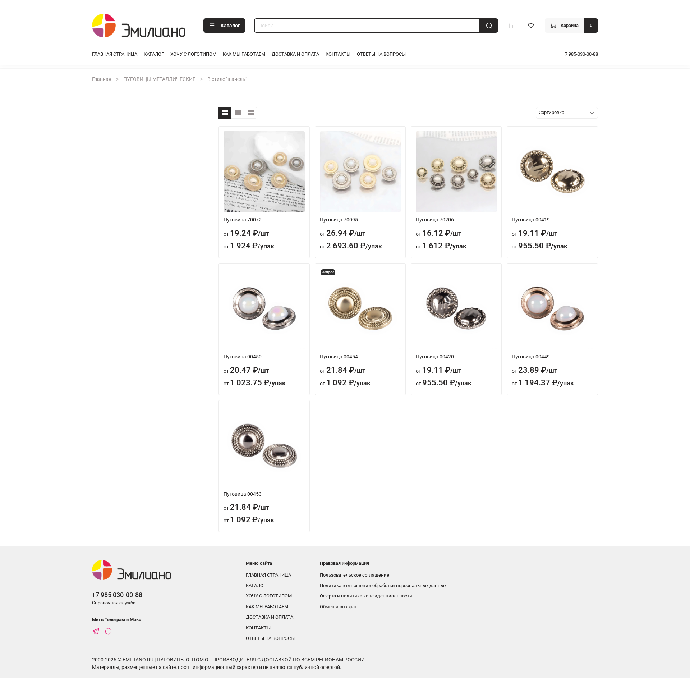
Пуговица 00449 (531, 356)
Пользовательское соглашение (354, 575)
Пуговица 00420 (435, 356)
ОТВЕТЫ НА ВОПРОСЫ (381, 54)
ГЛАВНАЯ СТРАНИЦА (114, 54)
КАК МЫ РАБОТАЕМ (244, 54)
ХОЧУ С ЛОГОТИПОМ (193, 54)
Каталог (230, 25)
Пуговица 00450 (243, 356)
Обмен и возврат (338, 606)
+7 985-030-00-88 (580, 54)
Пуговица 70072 (243, 220)
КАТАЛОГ (154, 54)
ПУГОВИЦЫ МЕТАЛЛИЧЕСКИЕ (159, 79)
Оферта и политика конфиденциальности (366, 596)
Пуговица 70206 (435, 220)
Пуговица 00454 (339, 356)
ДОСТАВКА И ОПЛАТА (295, 54)
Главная (101, 79)
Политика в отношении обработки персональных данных (383, 585)
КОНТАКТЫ (338, 54)
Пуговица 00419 (531, 220)
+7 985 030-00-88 (117, 595)
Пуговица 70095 (339, 220)
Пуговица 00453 (243, 494)
